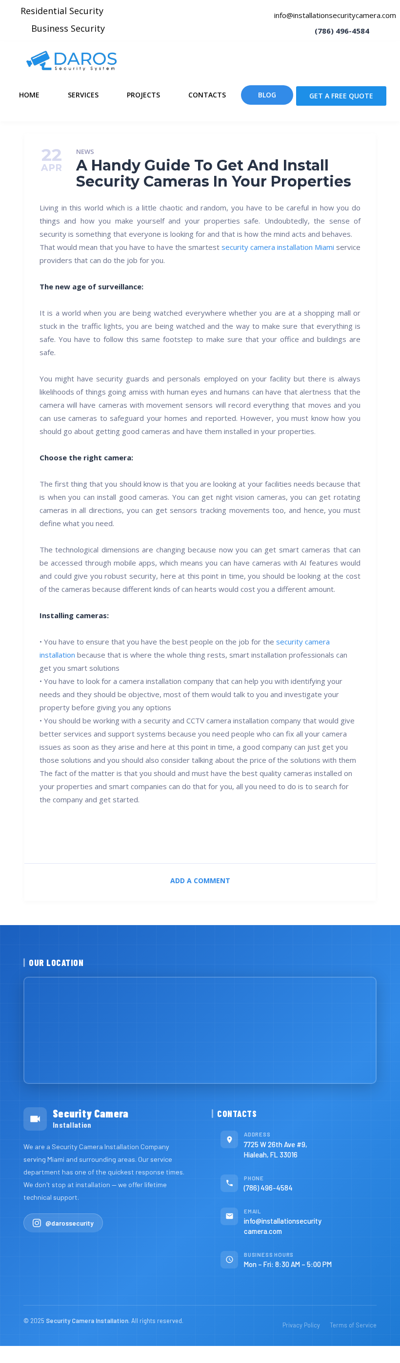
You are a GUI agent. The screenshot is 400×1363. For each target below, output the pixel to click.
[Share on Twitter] (130, 837)
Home (29, 94)
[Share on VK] (165, 837)
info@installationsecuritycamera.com (335, 15)
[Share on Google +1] (235, 837)
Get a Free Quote (341, 95)
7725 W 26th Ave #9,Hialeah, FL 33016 (275, 1149)
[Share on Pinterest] (200, 837)
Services (83, 94)
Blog (267, 94)
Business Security (68, 28)
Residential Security (61, 11)
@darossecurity (69, 1223)
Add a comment (200, 880)
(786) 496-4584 (268, 1187)
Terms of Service (353, 1325)
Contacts (207, 94)
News (85, 152)
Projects (143, 94)
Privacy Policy (301, 1325)
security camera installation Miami (277, 247)
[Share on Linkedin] (269, 837)
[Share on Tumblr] (304, 837)
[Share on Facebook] (96, 837)
